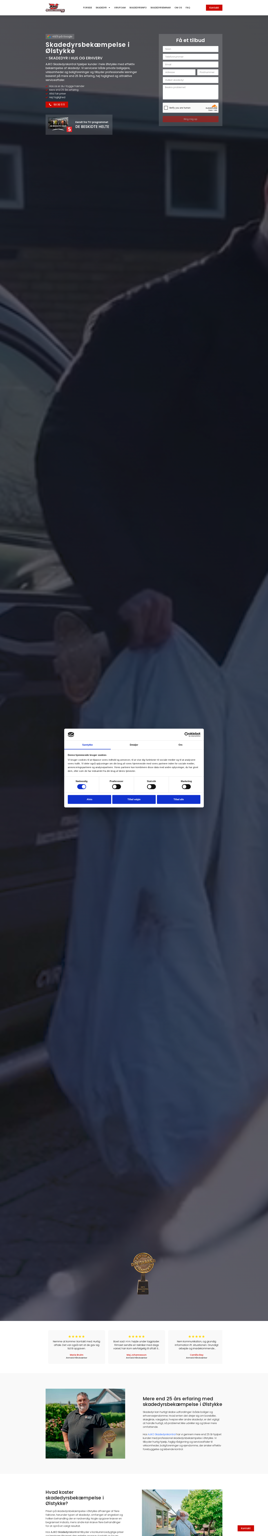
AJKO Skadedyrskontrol (162, 1434)
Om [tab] (180, 744)
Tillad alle (179, 799)
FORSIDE (87, 7)
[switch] (116, 786)
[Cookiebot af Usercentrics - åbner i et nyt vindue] (186, 734)
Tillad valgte (134, 799)
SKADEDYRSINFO (138, 7)
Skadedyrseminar (160, 7)
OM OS (178, 7)
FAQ (188, 7)
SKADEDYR (101, 7)
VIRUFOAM (120, 7)
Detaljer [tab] (134, 744)
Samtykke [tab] (87, 744)
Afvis (89, 799)
